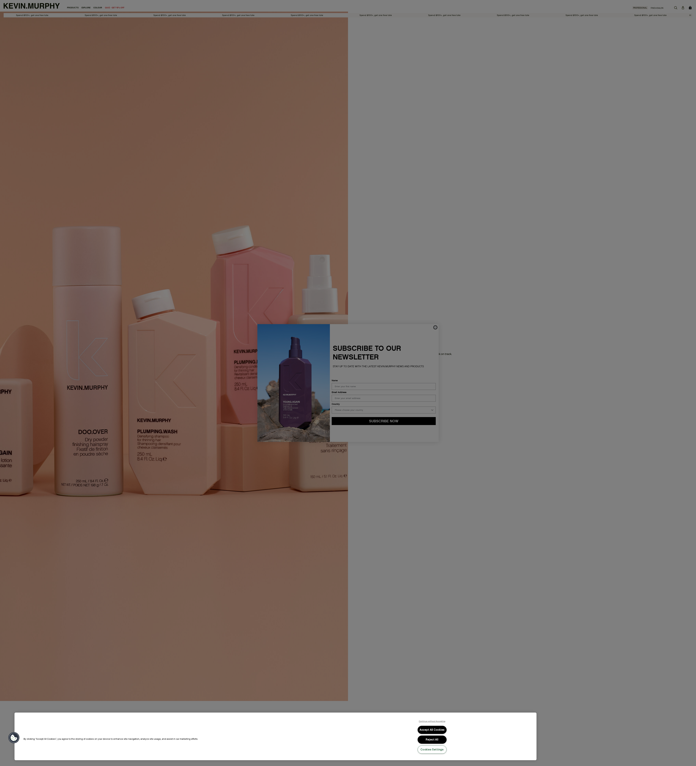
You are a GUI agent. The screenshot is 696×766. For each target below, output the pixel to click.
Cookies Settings (432, 749)
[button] (14, 738)
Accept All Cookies (432, 729)
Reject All (432, 739)
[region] (275, 736)
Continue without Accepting (432, 721)
